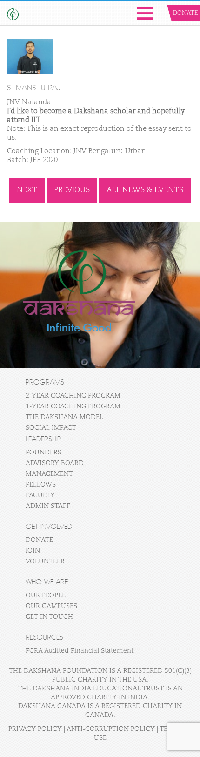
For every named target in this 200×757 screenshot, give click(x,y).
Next (27, 190)
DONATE (39, 540)
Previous (72, 190)
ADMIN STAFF (48, 506)
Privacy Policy (35, 729)
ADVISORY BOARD (55, 463)
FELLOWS (41, 484)
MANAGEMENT (49, 474)
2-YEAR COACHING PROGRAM (73, 395)
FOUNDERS (43, 452)
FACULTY (40, 495)
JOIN (33, 550)
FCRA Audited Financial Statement (79, 651)
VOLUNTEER (45, 561)
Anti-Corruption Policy (111, 729)
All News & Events (145, 190)
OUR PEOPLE (46, 595)
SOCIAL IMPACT (51, 428)
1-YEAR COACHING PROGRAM (73, 406)
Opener (145, 13)
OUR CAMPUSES (51, 606)
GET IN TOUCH (49, 617)
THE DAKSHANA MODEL (64, 417)
